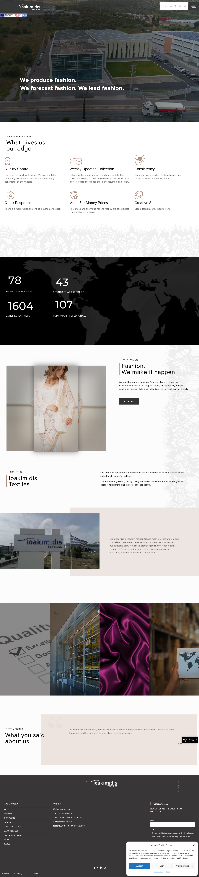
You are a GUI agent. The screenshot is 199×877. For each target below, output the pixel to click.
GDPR (168, 872)
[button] (193, 845)
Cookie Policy (159, 872)
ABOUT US (8, 809)
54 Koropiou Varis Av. (62, 809)
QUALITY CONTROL (12, 826)
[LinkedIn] (101, 867)
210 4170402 (78, 817)
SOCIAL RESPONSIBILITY (15, 835)
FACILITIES (8, 822)
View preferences (184, 866)
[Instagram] (104, 867)
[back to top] (178, 785)
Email (152, 820)
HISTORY (8, 813)
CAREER (7, 844)
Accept (139, 866)
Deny (162, 866)
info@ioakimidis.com (63, 822)
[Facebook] (94, 867)
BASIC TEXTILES (11, 831)
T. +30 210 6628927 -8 (62, 817)
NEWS (6, 839)
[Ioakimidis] (21, 7)
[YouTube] (98, 867)
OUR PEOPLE (9, 818)
